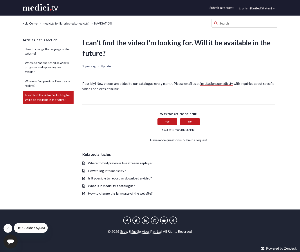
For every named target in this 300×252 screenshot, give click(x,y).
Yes (167, 121)
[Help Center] (40, 8)
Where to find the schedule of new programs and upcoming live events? (47, 67)
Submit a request (222, 8)
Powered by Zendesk (281, 248)
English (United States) (256, 8)
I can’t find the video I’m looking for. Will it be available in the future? (47, 97)
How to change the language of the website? (47, 51)
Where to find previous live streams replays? (47, 83)
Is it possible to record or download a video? (120, 178)
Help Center (30, 23)
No (190, 121)
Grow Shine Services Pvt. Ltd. (141, 231)
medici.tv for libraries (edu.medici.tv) (66, 23)
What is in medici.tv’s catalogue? (111, 186)
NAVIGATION (103, 23)
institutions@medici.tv (216, 83)
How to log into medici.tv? (107, 171)
